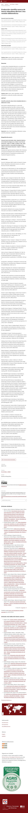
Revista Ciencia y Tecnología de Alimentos (11, 757)
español (3, 736)
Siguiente (23, 607)
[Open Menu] (1, 1)
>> (10, 700)
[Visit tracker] (14, 715)
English (3, 734)
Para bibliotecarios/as (6, 726)
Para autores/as (5, 724)
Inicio (2, 4)
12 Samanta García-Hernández (9, 459)
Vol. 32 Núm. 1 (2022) (14, 4)
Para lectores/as (5, 722)
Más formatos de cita (6, 500)
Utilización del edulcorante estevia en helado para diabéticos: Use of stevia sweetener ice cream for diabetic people (15, 540)
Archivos (6, 4)
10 (8, 700)
